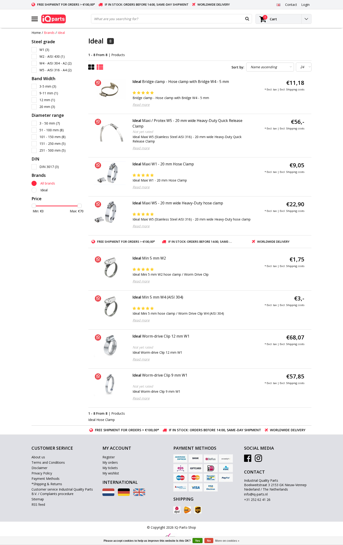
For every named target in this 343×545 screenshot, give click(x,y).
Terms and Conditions (48, 462)
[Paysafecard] (180, 487)
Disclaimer (39, 468)
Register (108, 457)
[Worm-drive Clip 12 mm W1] (110, 345)
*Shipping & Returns (47, 484)
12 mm (47, 100)
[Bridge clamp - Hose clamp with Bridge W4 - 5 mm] (110, 91)
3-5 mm (47, 86)
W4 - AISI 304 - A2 (55, 63)
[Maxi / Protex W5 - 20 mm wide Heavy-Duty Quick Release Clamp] (110, 130)
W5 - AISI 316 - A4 (55, 70)
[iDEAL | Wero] (211, 468)
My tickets (110, 468)
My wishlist (110, 473)
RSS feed (38, 504)
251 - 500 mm (52, 150)
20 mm (47, 106)
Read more (141, 104)
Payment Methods (46, 478)
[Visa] (196, 487)
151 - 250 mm (52, 143)
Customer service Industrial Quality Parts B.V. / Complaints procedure (62, 491)
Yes (197, 540)
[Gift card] (196, 468)
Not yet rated (143, 131)
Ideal (61, 32)
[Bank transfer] (196, 458)
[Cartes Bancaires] (226, 458)
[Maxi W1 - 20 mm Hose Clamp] (110, 173)
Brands (49, 32)
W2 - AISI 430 (52, 56)
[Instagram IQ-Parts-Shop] (258, 460)
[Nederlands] (108, 494)
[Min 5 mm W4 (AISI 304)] (110, 306)
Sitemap (38, 499)
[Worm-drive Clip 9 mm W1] (110, 384)
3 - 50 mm (49, 123)
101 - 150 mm (52, 137)
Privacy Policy (42, 473)
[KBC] (226, 468)
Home (36, 32)
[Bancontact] (211, 478)
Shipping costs (295, 89)
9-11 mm (48, 93)
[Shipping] (176, 509)
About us (38, 457)
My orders (110, 462)
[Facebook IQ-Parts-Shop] (247, 460)
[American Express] (180, 458)
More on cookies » (227, 540)
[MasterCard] (196, 478)
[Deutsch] (124, 494)
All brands (47, 183)
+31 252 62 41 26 (257, 499)
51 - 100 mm (51, 130)
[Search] (247, 18)
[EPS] (180, 468)
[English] (278, 4)
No (209, 540)
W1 (44, 49)
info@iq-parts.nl (256, 494)
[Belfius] (211, 458)
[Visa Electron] (211, 487)
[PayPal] (226, 478)
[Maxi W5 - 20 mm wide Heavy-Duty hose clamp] (110, 212)
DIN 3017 (49, 166)
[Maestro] (180, 478)
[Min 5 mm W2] (110, 267)
